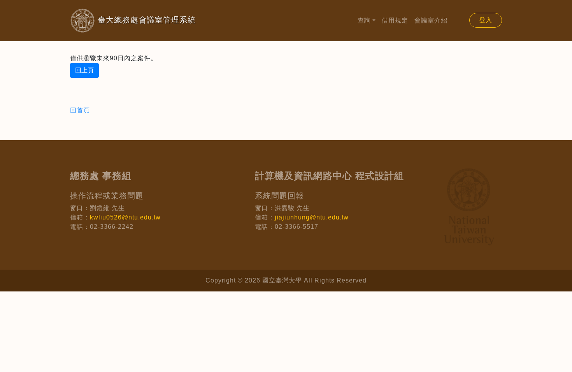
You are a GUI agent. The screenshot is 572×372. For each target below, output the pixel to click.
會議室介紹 (430, 20)
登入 (485, 20)
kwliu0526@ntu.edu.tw (125, 217)
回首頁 (80, 110)
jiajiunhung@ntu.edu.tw (312, 217)
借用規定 (395, 20)
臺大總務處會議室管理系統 (133, 20)
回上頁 (84, 70)
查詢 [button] (364, 20)
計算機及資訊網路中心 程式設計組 (329, 175)
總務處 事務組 (101, 175)
